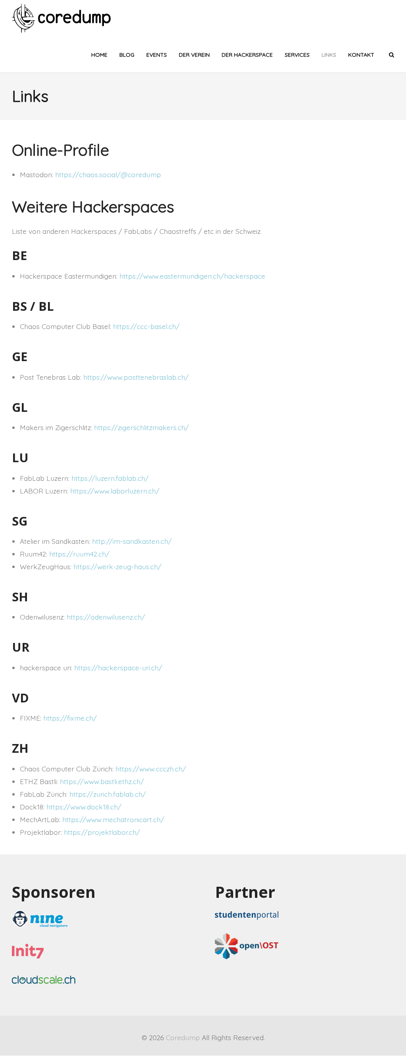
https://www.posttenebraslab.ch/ (136, 377)
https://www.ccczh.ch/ (150, 768)
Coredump (183, 1037)
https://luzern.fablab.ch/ (110, 478)
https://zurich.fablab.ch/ (107, 794)
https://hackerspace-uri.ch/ (118, 667)
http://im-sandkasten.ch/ (132, 541)
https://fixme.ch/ (70, 718)
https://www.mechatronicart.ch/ (113, 819)
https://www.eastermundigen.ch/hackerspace (192, 276)
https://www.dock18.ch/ (83, 806)
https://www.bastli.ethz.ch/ (102, 781)
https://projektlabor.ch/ (102, 832)
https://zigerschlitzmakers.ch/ (141, 427)
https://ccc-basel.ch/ (146, 326)
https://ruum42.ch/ (79, 553)
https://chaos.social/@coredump (108, 174)
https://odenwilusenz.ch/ (106, 616)
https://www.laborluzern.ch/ (114, 490)
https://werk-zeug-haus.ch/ (117, 566)
